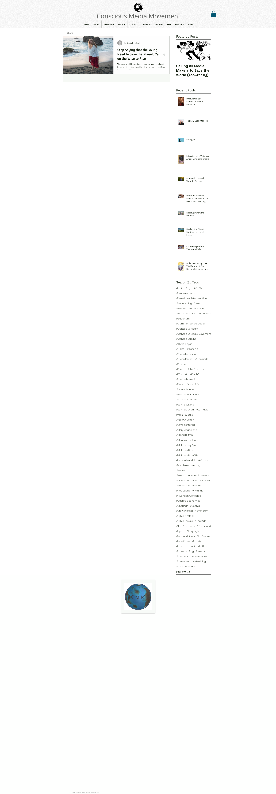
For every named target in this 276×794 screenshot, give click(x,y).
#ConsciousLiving (186, 338)
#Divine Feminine (186, 354)
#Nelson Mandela (186, 460)
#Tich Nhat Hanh (185, 526)
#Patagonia (198, 465)
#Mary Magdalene (186, 430)
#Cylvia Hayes (184, 344)
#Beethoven (196, 308)
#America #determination (191, 298)
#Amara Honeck (185, 293)
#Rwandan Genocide (188, 495)
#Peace (180, 470)
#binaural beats (185, 566)
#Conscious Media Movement (193, 334)
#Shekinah (182, 506)
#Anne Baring (184, 303)
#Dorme (181, 364)
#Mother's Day (184, 450)
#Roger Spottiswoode (188, 485)
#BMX (197, 303)
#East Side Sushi (185, 379)
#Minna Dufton (184, 435)
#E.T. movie (182, 374)
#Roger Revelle (201, 480)
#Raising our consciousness (192, 475)
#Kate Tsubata (184, 414)
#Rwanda (197, 490)
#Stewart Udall (184, 510)
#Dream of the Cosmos (190, 369)
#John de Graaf (185, 409)
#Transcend (204, 526)
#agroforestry (197, 551)
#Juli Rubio (202, 409)
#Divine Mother (184, 359)
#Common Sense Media (190, 323)
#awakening (183, 561)
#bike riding (199, 561)
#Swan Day (201, 510)
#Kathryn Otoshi (185, 420)
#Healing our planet (187, 394)
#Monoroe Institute (187, 440)
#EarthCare (196, 374)
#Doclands (201, 359)
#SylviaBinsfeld (184, 521)
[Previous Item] (181, 51)
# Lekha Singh (184, 288)
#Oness (203, 460)
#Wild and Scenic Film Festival (193, 536)
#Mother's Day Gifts (187, 455)
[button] (213, 14)
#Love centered (185, 424)
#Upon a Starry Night (188, 531)
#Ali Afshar (200, 288)
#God (198, 384)
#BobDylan (204, 313)
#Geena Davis (184, 384)
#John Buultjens (185, 404)
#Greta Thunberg (186, 389)
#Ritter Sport (183, 480)
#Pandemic (183, 465)
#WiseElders (183, 541)
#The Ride (200, 521)
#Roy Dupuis (183, 490)
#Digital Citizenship (187, 349)
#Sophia (195, 506)
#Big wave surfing (186, 313)
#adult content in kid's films (191, 546)
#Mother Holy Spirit (186, 445)
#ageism (181, 551)
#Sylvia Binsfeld (185, 516)
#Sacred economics (188, 500)
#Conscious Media (187, 328)
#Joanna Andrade (186, 399)
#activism (197, 541)
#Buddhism (183, 318)
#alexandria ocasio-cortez (191, 556)
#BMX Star (181, 308)
